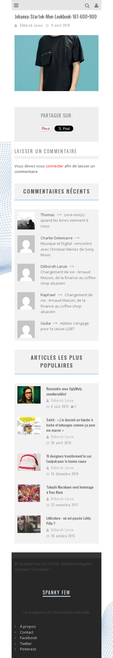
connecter (54, 166)
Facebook (28, 637)
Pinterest (28, 649)
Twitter (26, 643)
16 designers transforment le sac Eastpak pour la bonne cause (69, 458)
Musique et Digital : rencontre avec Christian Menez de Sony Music (67, 249)
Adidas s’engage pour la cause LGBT (65, 326)
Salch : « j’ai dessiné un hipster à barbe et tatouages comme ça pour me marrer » (70, 425)
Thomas (48, 214)
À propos (28, 626)
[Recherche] (87, 5)
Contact (26, 632)
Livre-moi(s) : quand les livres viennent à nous (64, 220)
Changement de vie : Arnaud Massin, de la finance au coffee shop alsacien (68, 277)
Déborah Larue (31, 25)
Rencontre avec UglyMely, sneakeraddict (64, 391)
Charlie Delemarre (57, 238)
